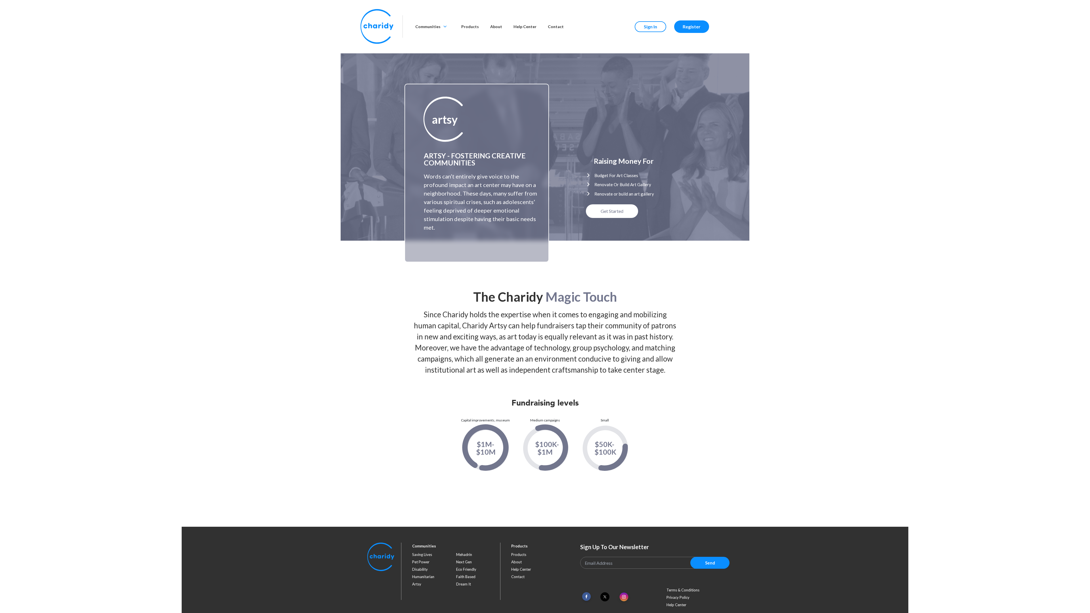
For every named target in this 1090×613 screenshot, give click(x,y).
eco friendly (466, 569)
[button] (444, 119)
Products (470, 26)
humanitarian (423, 576)
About (496, 26)
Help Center (524, 26)
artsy (416, 584)
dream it (463, 584)
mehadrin (464, 554)
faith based (465, 576)
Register (692, 26)
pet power (420, 562)
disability (420, 569)
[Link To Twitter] (604, 596)
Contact (556, 26)
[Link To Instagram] (624, 597)
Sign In (650, 26)
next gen (464, 562)
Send (710, 562)
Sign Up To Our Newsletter (614, 546)
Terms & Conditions (682, 590)
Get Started (612, 211)
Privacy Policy (677, 597)
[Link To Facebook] (586, 596)
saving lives (422, 554)
